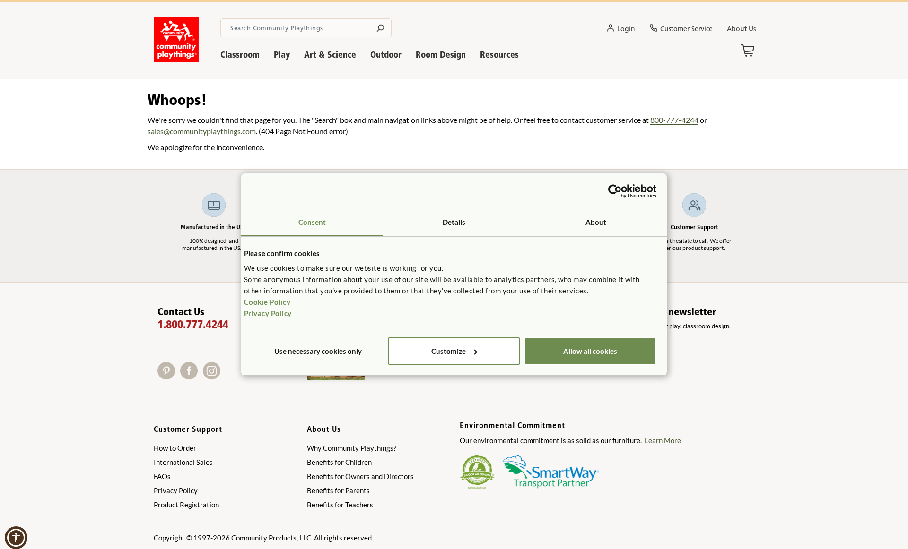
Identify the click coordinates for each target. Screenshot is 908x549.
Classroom (240, 54)
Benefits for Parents (338, 490)
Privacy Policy (268, 313)
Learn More (663, 440)
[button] (16, 538)
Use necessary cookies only (318, 351)
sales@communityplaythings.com (202, 131)
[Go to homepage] (176, 59)
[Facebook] (191, 376)
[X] (226, 376)
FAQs (162, 476)
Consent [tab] (312, 222)
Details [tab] (454, 222)
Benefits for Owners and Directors (360, 476)
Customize (448, 351)
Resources (499, 54)
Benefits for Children (339, 462)
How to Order (175, 448)
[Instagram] (213, 376)
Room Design (441, 54)
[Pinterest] (168, 376)
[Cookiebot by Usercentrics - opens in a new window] (615, 191)
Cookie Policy (267, 302)
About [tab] (596, 222)
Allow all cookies (590, 351)
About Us (741, 29)
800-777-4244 (674, 119)
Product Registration (186, 504)
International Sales (183, 462)
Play (282, 54)
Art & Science (330, 54)
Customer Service (686, 29)
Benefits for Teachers (340, 504)
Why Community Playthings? (351, 448)
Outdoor (386, 54)
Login (626, 29)
